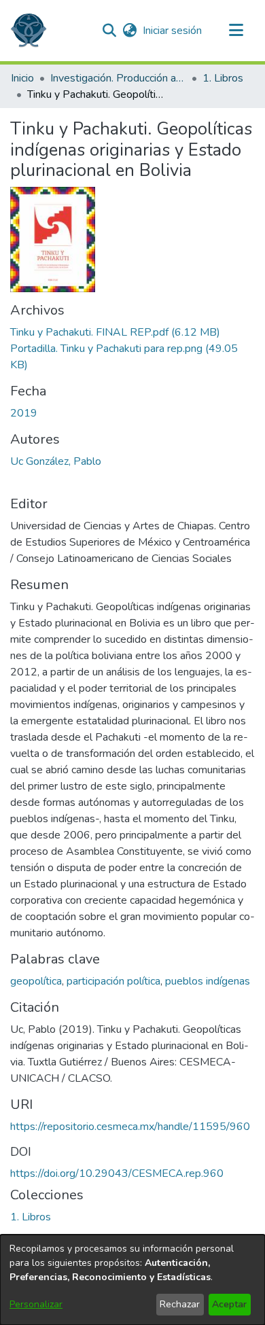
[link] (115, 332)
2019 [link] (23, 413)
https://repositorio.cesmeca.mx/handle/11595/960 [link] (130, 1126)
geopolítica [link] (36, 981)
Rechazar (180, 1304)
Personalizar (36, 1304)
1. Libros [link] (222, 78)
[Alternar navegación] (236, 30)
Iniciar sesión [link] (173, 30)
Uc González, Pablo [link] (55, 461)
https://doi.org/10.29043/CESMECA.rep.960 (117, 1173)
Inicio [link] (22, 78)
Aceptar (229, 1304)
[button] (28, 31)
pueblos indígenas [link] (207, 981)
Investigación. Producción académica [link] (118, 78)
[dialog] (132, 1280)
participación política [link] (113, 981)
